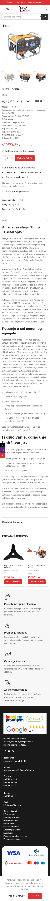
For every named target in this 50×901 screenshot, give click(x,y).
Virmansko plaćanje (12, 839)
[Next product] (46, 89)
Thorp (4, 95)
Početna (5, 89)
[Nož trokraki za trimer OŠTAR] (13, 552)
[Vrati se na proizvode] (43, 89)
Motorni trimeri (33, 570)
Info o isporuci (9, 814)
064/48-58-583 (10, 782)
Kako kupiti (8, 833)
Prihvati (35, 896)
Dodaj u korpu (24, 158)
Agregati (15, 89)
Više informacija (16, 896)
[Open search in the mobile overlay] (25, 17)
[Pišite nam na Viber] (2, 450)
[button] (13, 581)
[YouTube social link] (9, 751)
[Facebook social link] (9, 210)
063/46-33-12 (38, 2)
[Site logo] (25, 9)
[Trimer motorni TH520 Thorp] (37, 552)
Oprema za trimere (11, 570)
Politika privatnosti (11, 817)
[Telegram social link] (23, 210)
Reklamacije (8, 823)
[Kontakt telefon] (2, 455)
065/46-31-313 (19, 2)
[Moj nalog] (46, 9)
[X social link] (13, 210)
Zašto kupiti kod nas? (12, 830)
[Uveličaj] (7, 64)
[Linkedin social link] (20, 210)
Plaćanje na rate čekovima (15, 836)
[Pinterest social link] (16, 210)
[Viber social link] (13, 751)
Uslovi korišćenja (10, 820)
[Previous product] (39, 89)
